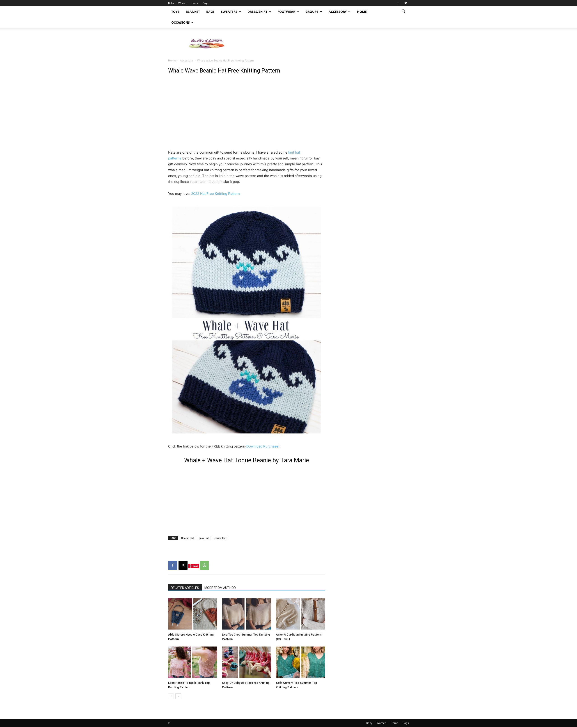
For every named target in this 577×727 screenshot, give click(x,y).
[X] (183, 565)
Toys (175, 11)
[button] (403, 12)
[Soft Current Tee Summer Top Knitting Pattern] (300, 662)
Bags (205, 3)
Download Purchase (262, 446)
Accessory (338, 11)
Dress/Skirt (257, 11)
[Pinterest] (405, 3)
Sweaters (229, 11)
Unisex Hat (220, 538)
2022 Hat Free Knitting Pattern (215, 193)
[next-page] (178, 696)
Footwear (286, 11)
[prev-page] (171, 696)
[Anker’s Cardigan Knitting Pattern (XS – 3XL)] (300, 614)
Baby (171, 3)
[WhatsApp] (204, 565)
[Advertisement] (327, 43)
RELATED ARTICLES (185, 588)
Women (182, 3)
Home (195, 3)
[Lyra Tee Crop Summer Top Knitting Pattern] (246, 614)
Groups (311, 11)
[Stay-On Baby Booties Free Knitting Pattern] (246, 662)
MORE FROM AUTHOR (220, 588)
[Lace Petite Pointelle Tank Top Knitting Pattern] (192, 662)
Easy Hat (204, 538)
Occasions (180, 22)
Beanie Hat (187, 538)
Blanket (193, 11)
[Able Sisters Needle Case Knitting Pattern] (192, 614)
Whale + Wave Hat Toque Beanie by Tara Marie (246, 460)
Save (195, 566)
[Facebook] (398, 3)
